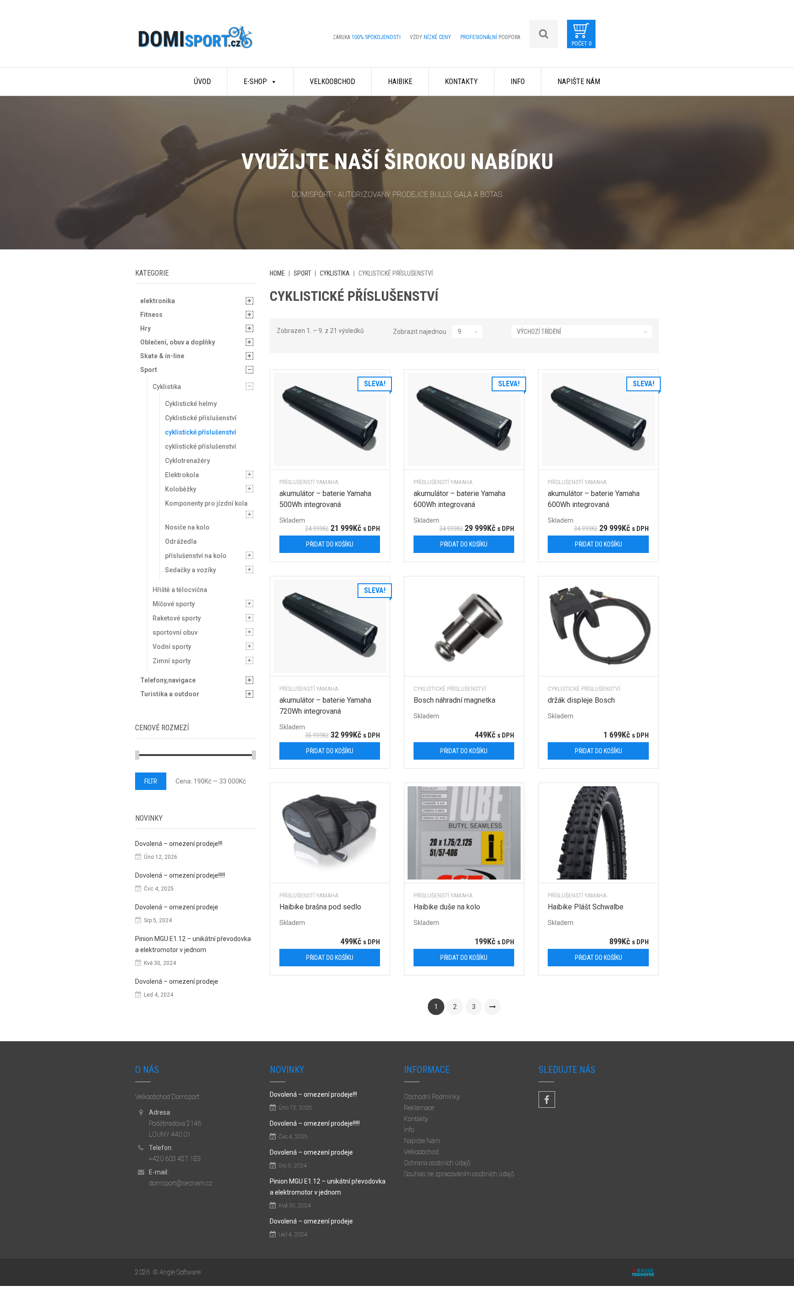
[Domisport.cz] (195, 40)
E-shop (255, 81)
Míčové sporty (174, 604)
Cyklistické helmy (191, 403)
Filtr (150, 781)
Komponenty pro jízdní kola (206, 503)
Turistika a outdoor (169, 694)
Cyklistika (335, 273)
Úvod (202, 81)
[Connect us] (547, 1099)
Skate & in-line (162, 356)
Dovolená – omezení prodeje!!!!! (180, 875)
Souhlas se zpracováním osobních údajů (459, 1174)
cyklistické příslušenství (450, 689)
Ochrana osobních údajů (437, 1163)
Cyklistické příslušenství (201, 418)
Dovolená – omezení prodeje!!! (178, 843)
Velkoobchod (332, 81)
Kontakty (461, 81)
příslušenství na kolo (196, 555)
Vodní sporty (172, 646)
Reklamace (419, 1107)
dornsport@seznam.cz (180, 1183)
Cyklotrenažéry (187, 460)
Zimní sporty (172, 661)
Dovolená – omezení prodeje (176, 907)
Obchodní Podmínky (432, 1096)
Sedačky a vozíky (190, 570)
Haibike (400, 81)
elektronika (157, 301)
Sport (302, 273)
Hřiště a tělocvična (180, 589)
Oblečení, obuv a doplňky (177, 342)
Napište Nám (578, 81)
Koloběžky (180, 489)
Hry (145, 328)
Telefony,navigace (168, 680)
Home (277, 273)
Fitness (151, 314)
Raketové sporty (177, 618)
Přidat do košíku (329, 544)
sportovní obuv (175, 632)
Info (517, 81)
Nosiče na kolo (187, 527)
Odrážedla (181, 541)
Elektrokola (182, 475)
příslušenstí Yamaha (308, 482)
